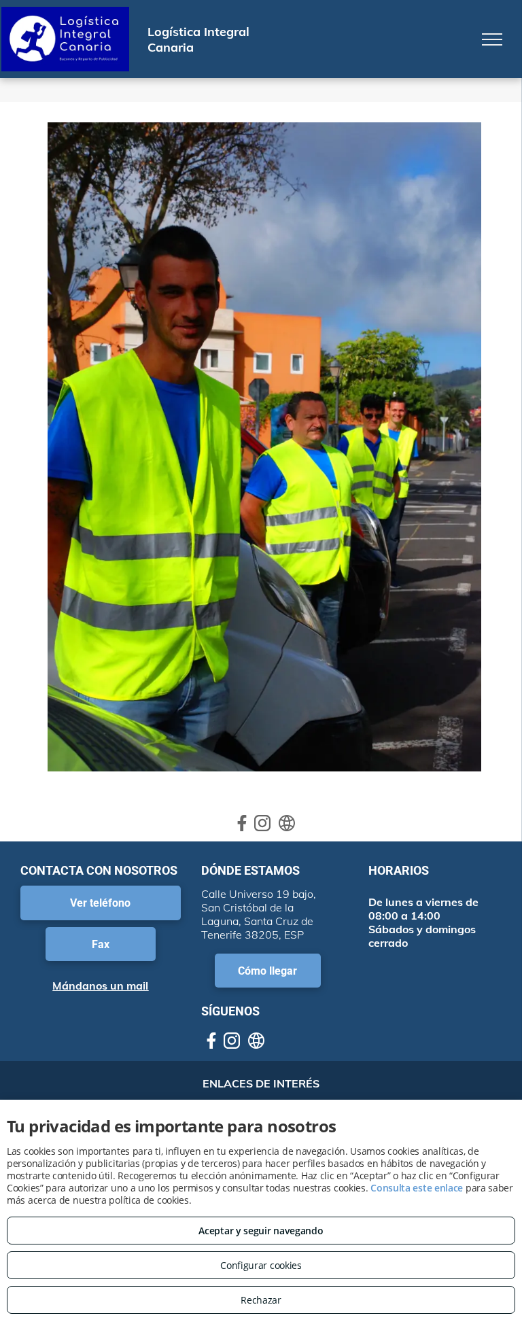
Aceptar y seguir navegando (260, 1230)
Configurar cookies (261, 1265)
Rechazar (261, 1299)
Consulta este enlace (416, 1187)
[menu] (492, 39)
